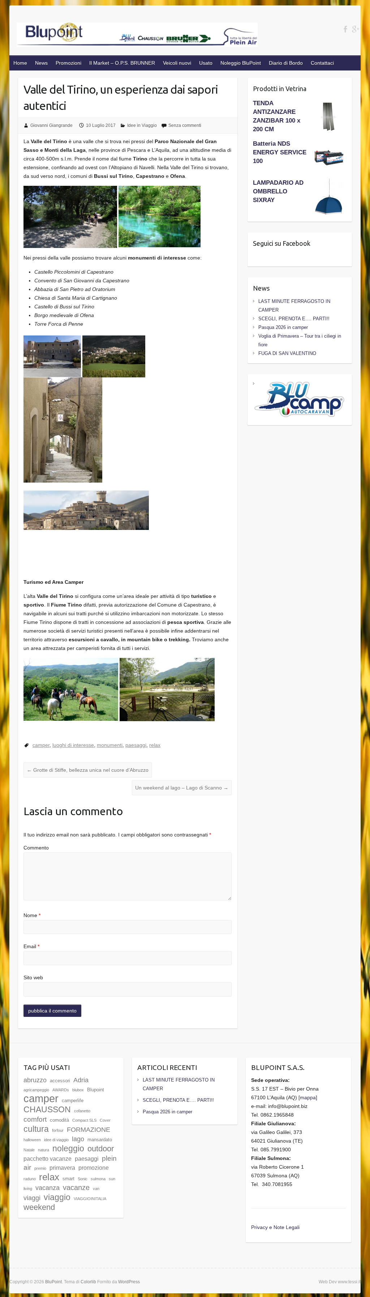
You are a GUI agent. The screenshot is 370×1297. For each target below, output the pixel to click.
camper (41, 745)
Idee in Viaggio (142, 125)
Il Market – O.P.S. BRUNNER (122, 63)
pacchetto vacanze (47, 1159)
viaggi (31, 1198)
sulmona (98, 1179)
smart (68, 1178)
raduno (29, 1179)
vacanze (76, 1187)
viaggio (57, 1197)
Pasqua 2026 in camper (283, 327)
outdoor (100, 1148)
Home (20, 63)
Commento (36, 848)
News (41, 63)
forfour (58, 1130)
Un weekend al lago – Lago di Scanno (181, 788)
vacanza (47, 1187)
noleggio (68, 1148)
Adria (81, 1080)
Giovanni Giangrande (51, 125)
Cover (105, 1120)
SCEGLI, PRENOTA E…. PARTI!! (294, 318)
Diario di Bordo (286, 63)
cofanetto (82, 1111)
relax (154, 745)
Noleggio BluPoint (240, 63)
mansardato (99, 1139)
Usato (205, 63)
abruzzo (35, 1080)
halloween (32, 1140)
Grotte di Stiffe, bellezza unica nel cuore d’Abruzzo (88, 770)
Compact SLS (84, 1120)
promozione (93, 1168)
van (96, 1188)
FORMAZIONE (88, 1129)
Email (31, 946)
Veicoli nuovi (177, 63)
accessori (60, 1080)
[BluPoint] (137, 36)
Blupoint (95, 1089)
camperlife (72, 1100)
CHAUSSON (47, 1109)
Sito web (33, 977)
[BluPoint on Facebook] (345, 29)
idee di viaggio (56, 1140)
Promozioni (68, 63)
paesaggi (135, 745)
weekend (39, 1207)
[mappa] (307, 1097)
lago (78, 1139)
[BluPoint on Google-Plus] (355, 29)
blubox (78, 1090)
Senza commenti (184, 125)
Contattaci (322, 63)
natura (43, 1150)
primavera (62, 1168)
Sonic (82, 1179)
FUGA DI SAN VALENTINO (287, 353)
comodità (59, 1120)
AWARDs (60, 1090)
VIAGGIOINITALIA (90, 1199)
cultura (36, 1129)
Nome (31, 915)
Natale (29, 1150)
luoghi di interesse (73, 745)
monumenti (109, 745)
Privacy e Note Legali (275, 1227)
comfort (35, 1119)
